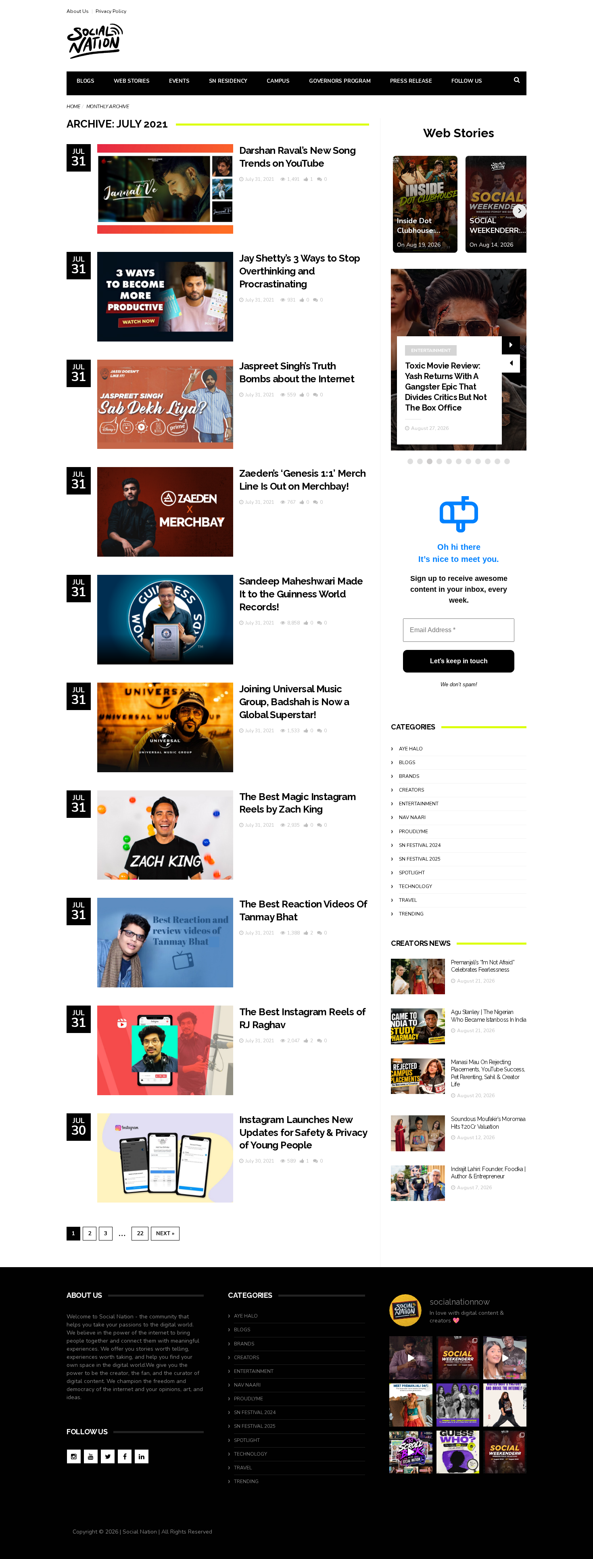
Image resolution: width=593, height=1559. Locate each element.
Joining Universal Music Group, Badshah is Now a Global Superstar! (294, 702)
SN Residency (228, 81)
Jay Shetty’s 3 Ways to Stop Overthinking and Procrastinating (299, 271)
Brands (409, 776)
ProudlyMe (413, 831)
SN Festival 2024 (420, 845)
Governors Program (340, 81)
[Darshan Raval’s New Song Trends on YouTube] (165, 189)
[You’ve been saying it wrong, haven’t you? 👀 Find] (504, 1357)
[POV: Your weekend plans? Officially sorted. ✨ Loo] (458, 1357)
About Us (78, 11)
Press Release (411, 81)
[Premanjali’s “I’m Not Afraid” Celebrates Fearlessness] (418, 977)
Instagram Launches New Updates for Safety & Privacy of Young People (303, 1132)
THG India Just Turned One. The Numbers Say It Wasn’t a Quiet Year (447, 397)
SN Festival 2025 (420, 859)
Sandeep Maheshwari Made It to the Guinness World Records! (301, 594)
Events (179, 81)
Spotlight (412, 873)
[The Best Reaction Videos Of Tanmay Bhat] (165, 942)
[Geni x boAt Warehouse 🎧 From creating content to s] (504, 1405)
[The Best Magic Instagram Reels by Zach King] (165, 835)
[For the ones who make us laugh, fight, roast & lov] (410, 1357)
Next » (165, 1233)
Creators (411, 790)
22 (140, 1233)
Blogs (85, 81)
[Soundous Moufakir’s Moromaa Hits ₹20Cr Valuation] (418, 1133)
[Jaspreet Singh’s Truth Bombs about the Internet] (165, 404)
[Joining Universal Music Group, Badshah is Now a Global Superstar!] (165, 727)
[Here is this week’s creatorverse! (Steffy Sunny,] (458, 1405)
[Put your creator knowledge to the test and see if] (458, 1452)
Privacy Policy (111, 11)
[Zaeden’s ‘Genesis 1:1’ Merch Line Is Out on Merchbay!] (165, 512)
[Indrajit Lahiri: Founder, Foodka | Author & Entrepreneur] (418, 1183)
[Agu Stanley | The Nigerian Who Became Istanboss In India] (418, 1026)
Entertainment (418, 803)
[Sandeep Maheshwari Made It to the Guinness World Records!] (165, 619)
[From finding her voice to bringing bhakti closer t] (410, 1405)
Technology (415, 886)
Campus (278, 81)
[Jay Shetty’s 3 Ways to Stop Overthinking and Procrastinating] (165, 297)
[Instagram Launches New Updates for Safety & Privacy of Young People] (165, 1158)
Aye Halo (411, 749)
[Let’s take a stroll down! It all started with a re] (410, 1452)
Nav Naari (412, 817)
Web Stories (132, 81)
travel (408, 900)
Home (73, 106)
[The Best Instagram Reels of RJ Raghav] (165, 1050)
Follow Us (466, 81)
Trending (423, 371)
